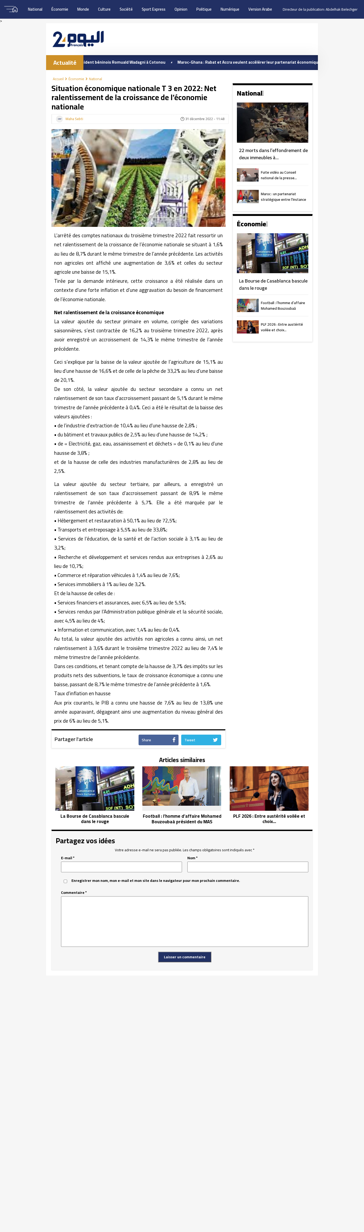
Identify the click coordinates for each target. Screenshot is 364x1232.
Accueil (58, 78)
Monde (83, 9)
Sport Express (153, 9)
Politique (204, 9)
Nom (192, 858)
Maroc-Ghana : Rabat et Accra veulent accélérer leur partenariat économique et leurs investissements (243, 62)
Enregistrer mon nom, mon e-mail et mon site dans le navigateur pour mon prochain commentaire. (155, 880)
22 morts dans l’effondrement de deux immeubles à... (273, 154)
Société (126, 9)
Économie (59, 9)
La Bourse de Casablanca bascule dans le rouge (273, 284)
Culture (104, 9)
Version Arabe (260, 9)
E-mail (68, 858)
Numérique (230, 9)
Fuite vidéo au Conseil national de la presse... (279, 175)
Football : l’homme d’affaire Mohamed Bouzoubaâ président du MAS (283, 306)
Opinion (181, 9)
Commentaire (74, 892)
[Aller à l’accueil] (78, 39)
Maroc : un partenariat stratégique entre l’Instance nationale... (283, 197)
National (35, 9)
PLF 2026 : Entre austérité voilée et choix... (282, 327)
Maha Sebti (74, 119)
